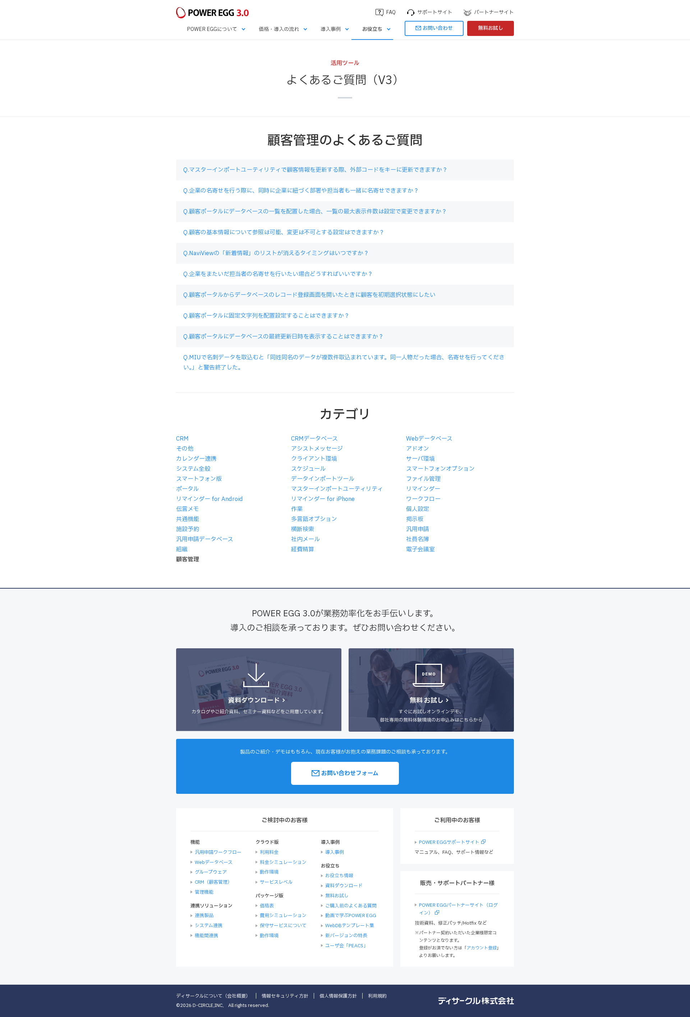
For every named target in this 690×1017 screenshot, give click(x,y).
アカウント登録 (481, 948)
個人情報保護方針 (338, 996)
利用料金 (269, 852)
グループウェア (211, 872)
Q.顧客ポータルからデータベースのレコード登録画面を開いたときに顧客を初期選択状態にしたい (309, 295)
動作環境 (269, 872)
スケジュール (308, 469)
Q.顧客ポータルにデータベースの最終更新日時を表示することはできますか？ (283, 336)
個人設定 (417, 509)
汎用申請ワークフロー (218, 852)
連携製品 (204, 915)
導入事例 (331, 29)
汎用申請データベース (204, 539)
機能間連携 (206, 935)
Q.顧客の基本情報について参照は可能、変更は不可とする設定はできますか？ (284, 232)
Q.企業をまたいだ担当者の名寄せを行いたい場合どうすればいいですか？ (278, 274)
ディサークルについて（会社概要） (213, 996)
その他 (184, 449)
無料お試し (490, 28)
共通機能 (187, 519)
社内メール (305, 539)
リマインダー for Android (209, 499)
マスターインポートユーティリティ (337, 489)
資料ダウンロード (344, 885)
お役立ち (372, 29)
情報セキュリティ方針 (285, 996)
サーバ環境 (420, 459)
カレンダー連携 (196, 459)
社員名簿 (417, 539)
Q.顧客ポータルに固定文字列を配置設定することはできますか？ (266, 316)
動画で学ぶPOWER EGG (350, 915)
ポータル (187, 489)
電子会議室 (420, 549)
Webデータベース (429, 438)
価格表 (267, 906)
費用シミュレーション (283, 915)
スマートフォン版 (199, 479)
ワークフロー (423, 499)
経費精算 (302, 549)
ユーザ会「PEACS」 (346, 945)
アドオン (417, 449)
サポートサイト (434, 12)
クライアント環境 (314, 459)
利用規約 (377, 996)
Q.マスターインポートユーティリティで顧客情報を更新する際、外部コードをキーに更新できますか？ (315, 170)
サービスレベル (276, 882)
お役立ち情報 (339, 875)
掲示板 (414, 519)
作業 (297, 509)
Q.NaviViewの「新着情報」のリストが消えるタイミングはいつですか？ (276, 253)
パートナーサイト (494, 12)
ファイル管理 (423, 479)
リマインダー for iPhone (323, 499)
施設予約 (187, 529)
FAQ (391, 12)
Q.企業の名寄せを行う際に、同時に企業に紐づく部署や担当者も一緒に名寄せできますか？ (301, 191)
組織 (182, 549)
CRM (182, 438)
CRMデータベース (314, 438)
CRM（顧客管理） (213, 882)
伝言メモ (187, 509)
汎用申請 (417, 529)
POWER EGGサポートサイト (449, 842)
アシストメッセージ (317, 449)
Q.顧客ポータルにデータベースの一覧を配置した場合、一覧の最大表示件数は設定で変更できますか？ (315, 211)
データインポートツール (322, 479)
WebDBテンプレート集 (349, 925)
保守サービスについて (283, 925)
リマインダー (423, 489)
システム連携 (208, 925)
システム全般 (193, 469)
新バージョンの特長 (346, 935)
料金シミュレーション (283, 862)
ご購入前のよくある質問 (351, 906)
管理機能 (204, 892)
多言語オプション (314, 519)
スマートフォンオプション (440, 469)
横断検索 (302, 529)
